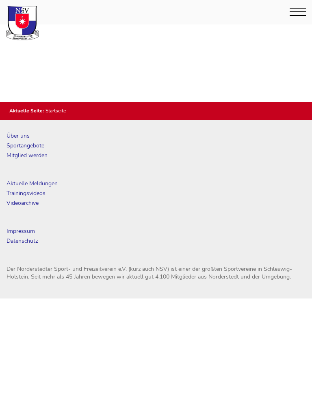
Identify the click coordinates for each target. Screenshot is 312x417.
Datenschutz (22, 241)
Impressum (20, 231)
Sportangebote (25, 145)
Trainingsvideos (26, 193)
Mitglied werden (27, 155)
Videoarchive (22, 203)
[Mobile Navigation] (298, 12)
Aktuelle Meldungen (32, 183)
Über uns (18, 136)
